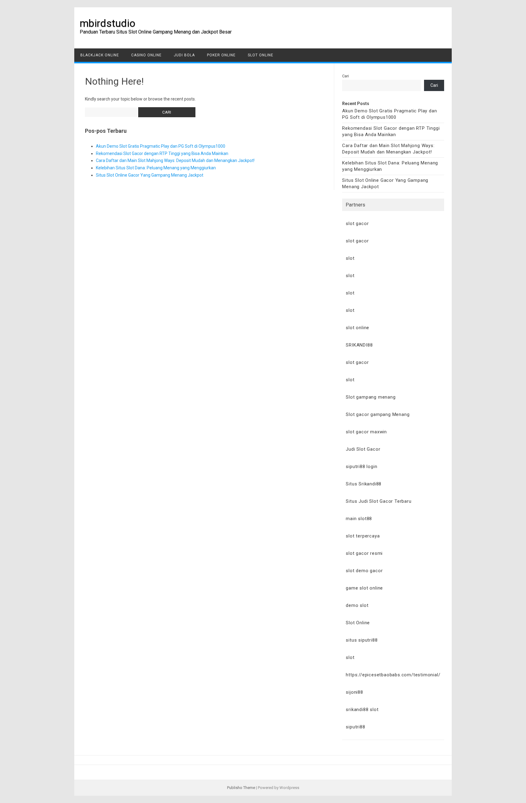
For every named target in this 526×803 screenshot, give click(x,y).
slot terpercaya (363, 536)
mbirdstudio (107, 23)
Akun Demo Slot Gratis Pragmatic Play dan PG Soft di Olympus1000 (160, 146)
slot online (357, 327)
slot (350, 258)
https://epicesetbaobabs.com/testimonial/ (393, 675)
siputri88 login (361, 466)
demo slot (357, 605)
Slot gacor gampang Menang (377, 414)
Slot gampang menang (370, 397)
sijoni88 (354, 692)
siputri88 (355, 727)
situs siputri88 (361, 640)
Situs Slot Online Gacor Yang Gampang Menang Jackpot (149, 175)
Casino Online (146, 55)
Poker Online (221, 55)
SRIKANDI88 (359, 345)
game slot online (364, 588)
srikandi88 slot (362, 709)
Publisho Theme (241, 787)
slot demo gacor (364, 570)
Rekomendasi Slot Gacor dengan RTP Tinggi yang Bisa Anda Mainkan (162, 153)
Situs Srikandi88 (363, 484)
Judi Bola (184, 55)
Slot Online (260, 55)
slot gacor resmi (364, 553)
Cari (345, 76)
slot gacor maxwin (366, 432)
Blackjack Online (99, 55)
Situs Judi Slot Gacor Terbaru (378, 501)
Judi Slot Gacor (363, 449)
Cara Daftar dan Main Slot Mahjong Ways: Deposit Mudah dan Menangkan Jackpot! (175, 160)
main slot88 (359, 518)
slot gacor (357, 223)
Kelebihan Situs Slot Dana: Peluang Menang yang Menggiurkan (156, 167)
